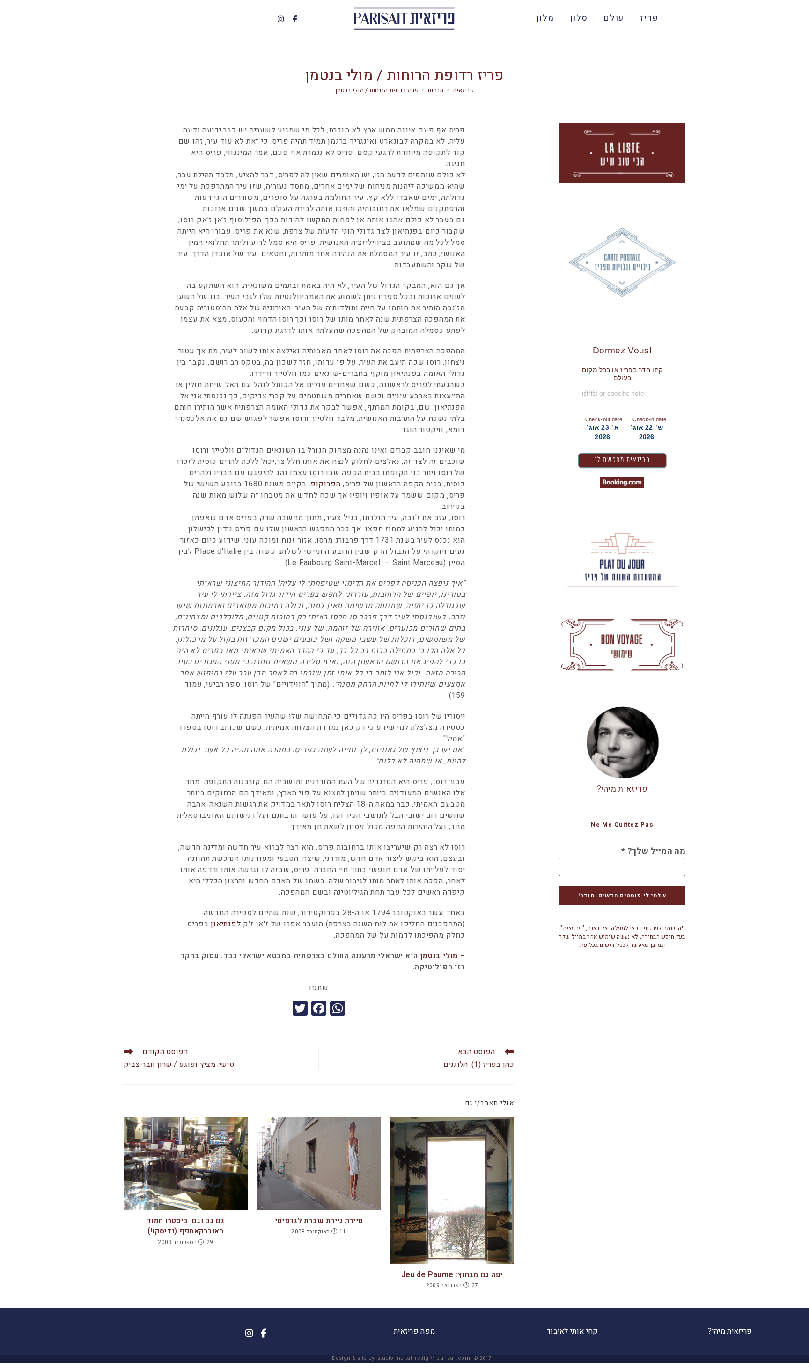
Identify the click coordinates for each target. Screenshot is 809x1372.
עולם (613, 18)
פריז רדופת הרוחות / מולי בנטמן (377, 90)
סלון (579, 18)
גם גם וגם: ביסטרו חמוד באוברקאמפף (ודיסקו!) (186, 1226)
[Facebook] (295, 19)
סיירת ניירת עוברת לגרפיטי (319, 1221)
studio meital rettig (402, 1358)
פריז (649, 18)
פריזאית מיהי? (622, 789)
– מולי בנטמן (442, 955)
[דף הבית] (463, 90)
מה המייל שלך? (653, 851)
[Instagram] (280, 19)
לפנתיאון (224, 924)
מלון (545, 18)
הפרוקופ (325, 484)
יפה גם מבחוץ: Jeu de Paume (452, 1274)
